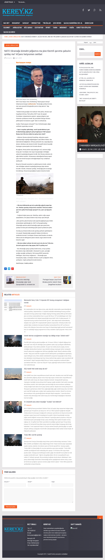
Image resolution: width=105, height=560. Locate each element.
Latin (94, 42)
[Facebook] (5, 268)
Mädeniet (63, 28)
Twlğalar (47, 23)
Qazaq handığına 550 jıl (73, 23)
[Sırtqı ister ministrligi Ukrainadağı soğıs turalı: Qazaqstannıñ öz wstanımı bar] (10, 280)
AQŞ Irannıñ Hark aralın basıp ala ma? (36, 369)
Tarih (55, 28)
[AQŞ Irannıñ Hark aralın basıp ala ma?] (13, 374)
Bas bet (6, 23)
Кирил (86, 42)
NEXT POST (57, 277)
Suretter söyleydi (83, 28)
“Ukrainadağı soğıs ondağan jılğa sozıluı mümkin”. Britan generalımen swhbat (40, 2)
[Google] (12, 268)
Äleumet (6, 28)
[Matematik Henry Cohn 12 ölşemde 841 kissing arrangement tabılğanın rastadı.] (13, 305)
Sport (48, 28)
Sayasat (25, 23)
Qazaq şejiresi (9, 32)
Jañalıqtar (17, 28)
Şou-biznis (57, 23)
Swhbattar (35, 23)
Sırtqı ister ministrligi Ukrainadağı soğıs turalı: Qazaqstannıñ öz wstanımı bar (25, 282)
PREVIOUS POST (21, 277)
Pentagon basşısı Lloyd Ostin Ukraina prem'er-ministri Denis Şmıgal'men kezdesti (51, 282)
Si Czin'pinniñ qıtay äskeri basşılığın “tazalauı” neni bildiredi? (42, 402)
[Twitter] (9, 268)
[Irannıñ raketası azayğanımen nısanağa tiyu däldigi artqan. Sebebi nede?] (13, 341)
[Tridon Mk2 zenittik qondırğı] (13, 440)
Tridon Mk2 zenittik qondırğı (33, 435)
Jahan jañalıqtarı (11, 45)
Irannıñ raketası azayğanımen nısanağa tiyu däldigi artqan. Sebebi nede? (46, 336)
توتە (90, 42)
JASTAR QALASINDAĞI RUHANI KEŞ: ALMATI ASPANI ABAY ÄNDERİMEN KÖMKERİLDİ (89, 86)
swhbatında (32, 104)
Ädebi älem (89, 23)
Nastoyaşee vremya (23, 62)
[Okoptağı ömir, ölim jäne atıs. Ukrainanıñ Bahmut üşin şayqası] (34, 183)
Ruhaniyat (16, 23)
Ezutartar (39, 28)
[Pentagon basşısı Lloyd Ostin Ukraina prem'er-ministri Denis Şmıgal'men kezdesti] (67, 280)
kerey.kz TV (82, 141)
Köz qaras (28, 28)
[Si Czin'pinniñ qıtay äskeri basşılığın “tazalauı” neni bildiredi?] (13, 407)
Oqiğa (71, 28)
